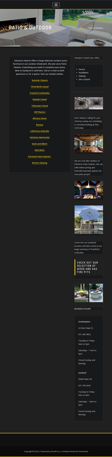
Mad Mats (40, 150)
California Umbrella (39, 131)
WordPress (55, 451)
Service (82, 69)
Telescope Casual (39, 105)
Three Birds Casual (40, 86)
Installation (83, 72)
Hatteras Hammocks (40, 137)
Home (82, 28)
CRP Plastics (39, 112)
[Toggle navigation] (56, 4)
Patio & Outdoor (95, 28)
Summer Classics (40, 80)
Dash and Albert (39, 143)
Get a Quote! (84, 79)
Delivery (82, 76)
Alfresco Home (40, 118)
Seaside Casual (40, 99)
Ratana (39, 124)
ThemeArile (83, 451)
